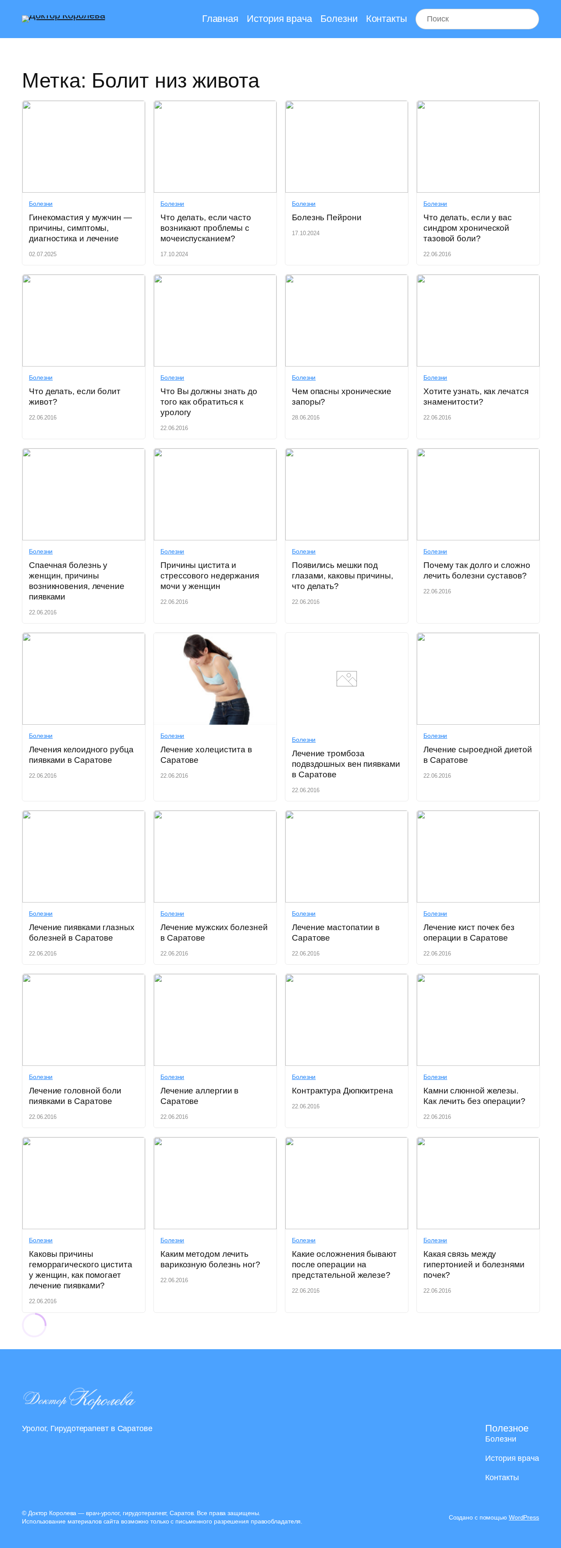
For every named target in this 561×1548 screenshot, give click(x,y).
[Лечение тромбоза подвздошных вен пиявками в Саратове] (346, 721)
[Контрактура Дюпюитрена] (346, 980)
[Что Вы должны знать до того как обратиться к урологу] (215, 280)
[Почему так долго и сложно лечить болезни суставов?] (478, 454)
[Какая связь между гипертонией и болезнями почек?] (478, 1143)
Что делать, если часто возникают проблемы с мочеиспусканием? (205, 228)
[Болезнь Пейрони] (346, 107)
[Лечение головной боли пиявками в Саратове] (83, 980)
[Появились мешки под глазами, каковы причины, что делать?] (346, 454)
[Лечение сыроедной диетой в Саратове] (478, 639)
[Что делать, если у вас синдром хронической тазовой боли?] (478, 107)
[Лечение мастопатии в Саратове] (346, 816)
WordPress (524, 1517)
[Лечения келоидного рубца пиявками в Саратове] (83, 639)
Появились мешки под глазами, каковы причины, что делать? (342, 576)
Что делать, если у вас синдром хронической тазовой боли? (467, 228)
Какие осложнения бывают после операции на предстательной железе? (344, 1264)
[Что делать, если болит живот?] (83, 280)
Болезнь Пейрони (327, 217)
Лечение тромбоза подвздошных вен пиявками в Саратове (346, 764)
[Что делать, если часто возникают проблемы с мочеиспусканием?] (215, 107)
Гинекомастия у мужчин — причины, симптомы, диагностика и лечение (80, 228)
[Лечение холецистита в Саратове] (215, 639)
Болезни (41, 203)
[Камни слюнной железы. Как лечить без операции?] (478, 980)
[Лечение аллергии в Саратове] (215, 980)
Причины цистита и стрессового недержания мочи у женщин (209, 576)
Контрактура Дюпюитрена (342, 1090)
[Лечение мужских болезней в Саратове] (215, 816)
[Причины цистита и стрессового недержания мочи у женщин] (215, 454)
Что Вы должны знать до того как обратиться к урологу (208, 402)
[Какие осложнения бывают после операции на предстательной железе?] (346, 1143)
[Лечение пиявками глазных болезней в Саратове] (83, 816)
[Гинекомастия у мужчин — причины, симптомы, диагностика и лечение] (83, 107)
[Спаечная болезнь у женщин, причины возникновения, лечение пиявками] (83, 454)
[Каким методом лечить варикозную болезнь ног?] (215, 1143)
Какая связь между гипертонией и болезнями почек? (474, 1264)
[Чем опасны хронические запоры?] (346, 280)
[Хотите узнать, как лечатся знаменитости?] (478, 280)
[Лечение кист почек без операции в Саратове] (478, 816)
